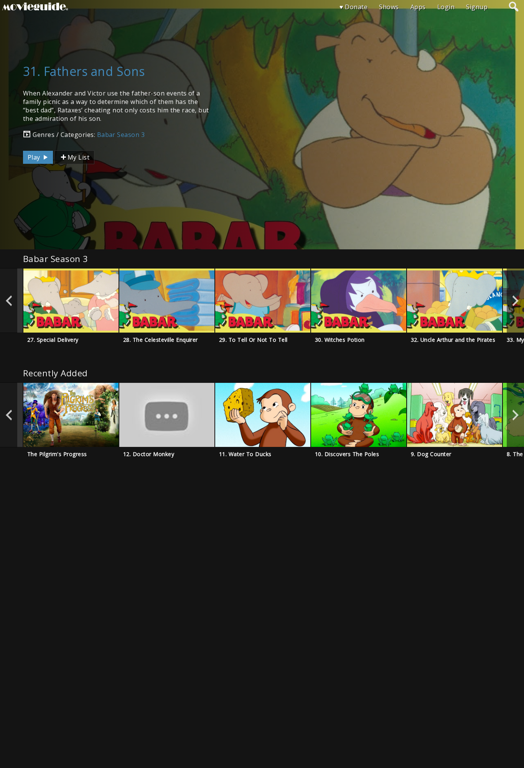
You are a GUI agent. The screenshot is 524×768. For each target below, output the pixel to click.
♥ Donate (353, 7)
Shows (389, 7)
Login (446, 7)
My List (78, 157)
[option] (71, 301)
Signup (477, 7)
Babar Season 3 (121, 134)
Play (35, 157)
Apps (418, 7)
